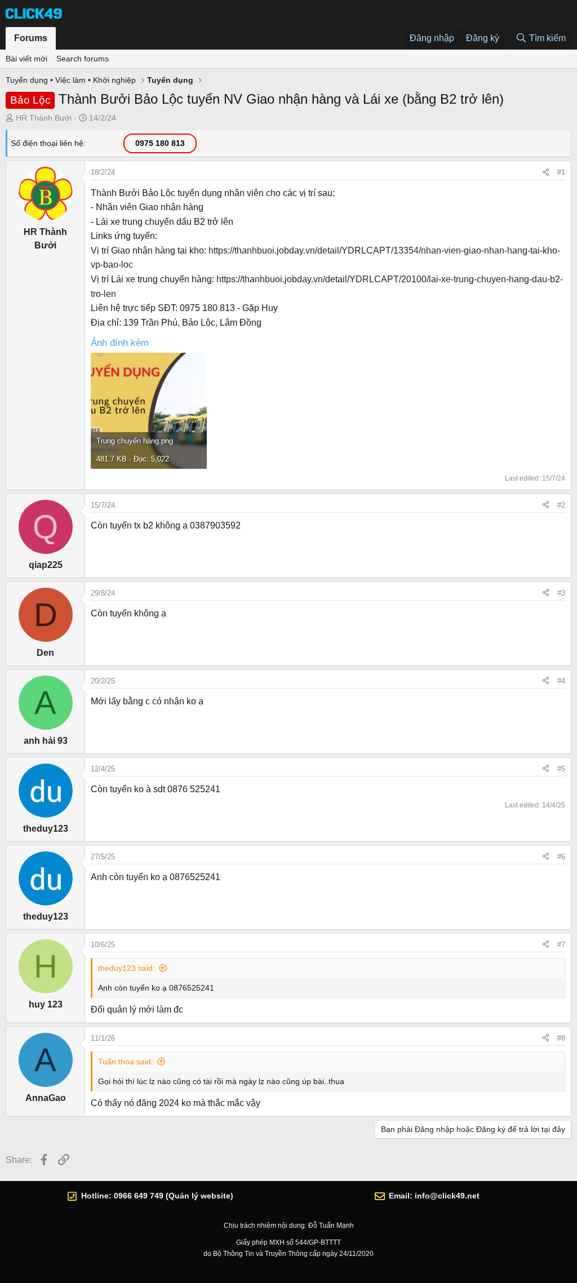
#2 (561, 505)
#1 (561, 172)
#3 (561, 593)
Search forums (82, 58)
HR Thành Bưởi (44, 117)
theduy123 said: (126, 968)
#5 (561, 769)
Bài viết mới (26, 58)
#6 (561, 857)
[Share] (545, 172)
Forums (30, 38)
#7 (561, 944)
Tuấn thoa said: (125, 1061)
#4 (561, 681)
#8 (561, 1038)
